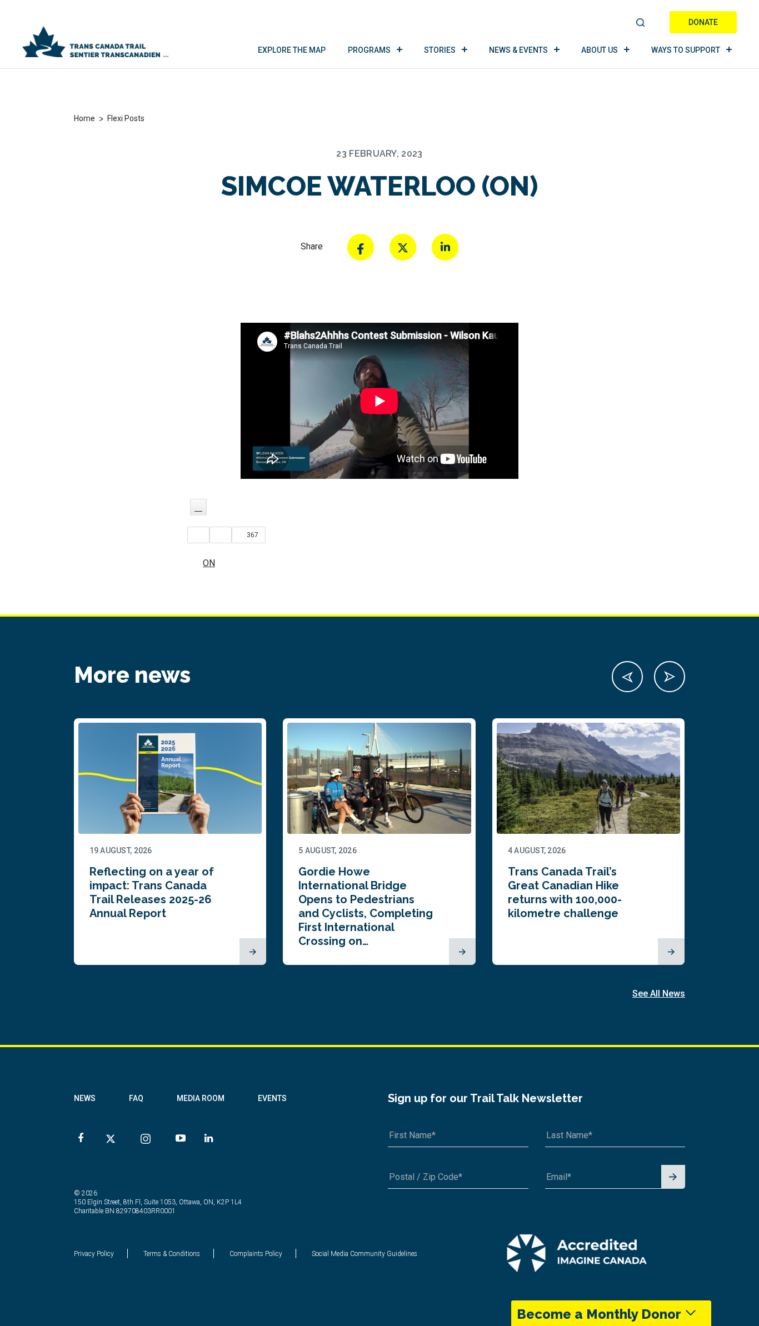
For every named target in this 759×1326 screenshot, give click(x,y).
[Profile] (198, 507)
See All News (658, 993)
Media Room (200, 1098)
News (85, 1098)
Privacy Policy (94, 1254)
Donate (703, 22)
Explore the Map (292, 50)
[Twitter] (403, 247)
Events (272, 1098)
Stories (440, 50)
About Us (599, 50)
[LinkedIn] (445, 247)
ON (209, 563)
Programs (369, 50)
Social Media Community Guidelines (364, 1254)
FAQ (136, 1098)
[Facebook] (360, 247)
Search (641, 23)
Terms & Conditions (171, 1254)
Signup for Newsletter (673, 1177)
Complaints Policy (255, 1254)
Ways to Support (685, 50)
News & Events (518, 50)
